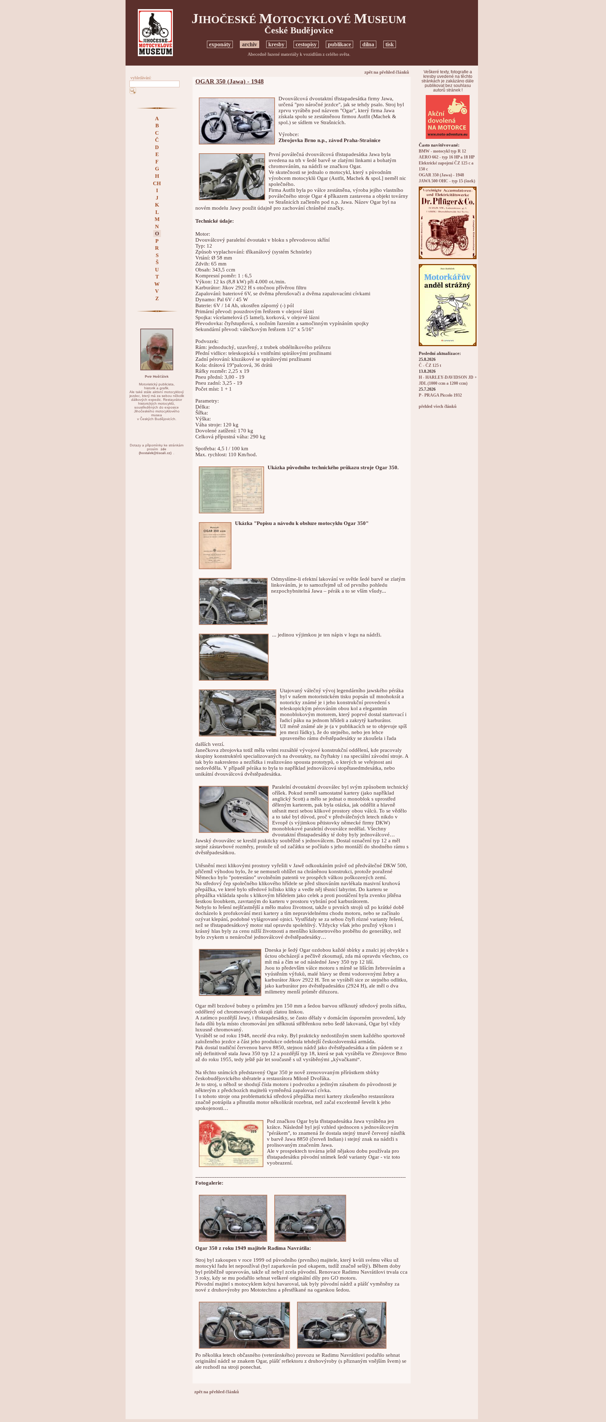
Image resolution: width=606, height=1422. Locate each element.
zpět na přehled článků (386, 72)
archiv (249, 44)
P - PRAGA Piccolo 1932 (440, 395)
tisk (389, 44)
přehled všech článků (438, 406)
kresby (276, 44)
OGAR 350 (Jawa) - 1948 (441, 175)
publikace (339, 44)
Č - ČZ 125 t (430, 365)
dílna (368, 44)
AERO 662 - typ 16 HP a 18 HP (446, 157)
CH (157, 183)
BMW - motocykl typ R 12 (442, 151)
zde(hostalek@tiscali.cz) (155, 451)
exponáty (220, 44)
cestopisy (306, 44)
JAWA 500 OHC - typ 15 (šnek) (447, 181)
